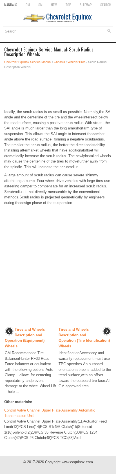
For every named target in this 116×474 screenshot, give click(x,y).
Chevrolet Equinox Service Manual (27, 62)
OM (28, 4)
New (54, 4)
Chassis (59, 62)
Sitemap (86, 4)
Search (105, 4)
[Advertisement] (58, 89)
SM (40, 4)
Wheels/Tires (77, 62)
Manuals (10, 4)
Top (68, 4)
